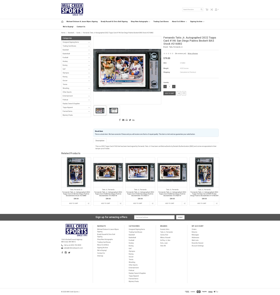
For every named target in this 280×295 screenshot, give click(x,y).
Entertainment (68, 96)
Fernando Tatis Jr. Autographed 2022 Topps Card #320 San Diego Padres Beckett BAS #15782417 (140, 193)
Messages (195, 235)
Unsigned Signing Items (71, 42)
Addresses (195, 237)
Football (65, 57)
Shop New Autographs (140, 21)
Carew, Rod (164, 235)
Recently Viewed (197, 243)
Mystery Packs (68, 115)
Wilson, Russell (165, 237)
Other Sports (67, 92)
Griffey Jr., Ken (165, 240)
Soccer (65, 80)
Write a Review (193, 53)
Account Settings (198, 246)
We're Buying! (68, 27)
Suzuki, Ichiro (164, 229)
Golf (64, 69)
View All (163, 246)
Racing (65, 77)
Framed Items (67, 111)
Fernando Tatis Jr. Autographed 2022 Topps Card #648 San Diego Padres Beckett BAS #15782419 (172, 193)
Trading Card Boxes (161, 21)
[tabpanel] (76, 181)
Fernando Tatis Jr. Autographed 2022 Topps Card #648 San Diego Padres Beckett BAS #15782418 (108, 193)
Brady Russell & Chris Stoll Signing (114, 21)
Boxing (65, 65)
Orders (194, 229)
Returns (194, 232)
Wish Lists (195, 240)
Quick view (76, 178)
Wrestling (66, 88)
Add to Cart (73, 203)
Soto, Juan (164, 243)
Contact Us (81, 27)
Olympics (66, 73)
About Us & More (178, 21)
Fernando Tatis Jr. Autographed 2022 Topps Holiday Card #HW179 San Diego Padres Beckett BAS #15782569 (204, 193)
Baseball (66, 50)
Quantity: (166, 82)
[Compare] (211, 9)
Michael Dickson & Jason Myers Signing (82, 21)
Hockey (65, 61)
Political (65, 100)
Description (99, 141)
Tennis (65, 84)
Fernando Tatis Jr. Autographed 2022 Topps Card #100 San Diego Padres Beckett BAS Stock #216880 (76, 193)
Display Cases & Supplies (71, 103)
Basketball (66, 54)
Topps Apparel (68, 107)
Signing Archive (196, 21)
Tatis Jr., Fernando (166, 232)
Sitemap (100, 256)
